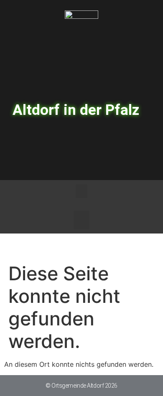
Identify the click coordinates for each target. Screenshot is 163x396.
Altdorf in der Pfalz (76, 110)
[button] (81, 191)
